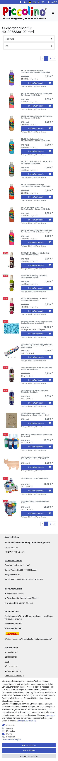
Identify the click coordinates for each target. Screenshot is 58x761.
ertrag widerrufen (13, 671)
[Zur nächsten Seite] (54, 58)
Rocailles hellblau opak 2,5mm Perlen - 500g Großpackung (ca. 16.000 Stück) (36, 322)
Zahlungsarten (11, 656)
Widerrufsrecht (11, 666)
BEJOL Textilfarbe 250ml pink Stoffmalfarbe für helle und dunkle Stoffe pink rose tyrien (36, 231)
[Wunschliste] (43, 2)
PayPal (9, 733)
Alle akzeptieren (29, 745)
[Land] (30, 2)
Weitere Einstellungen (11, 739)
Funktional (10, 736)
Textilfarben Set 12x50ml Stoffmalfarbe (34, 478)
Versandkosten (11, 652)
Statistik (9, 728)
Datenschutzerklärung (14, 675)
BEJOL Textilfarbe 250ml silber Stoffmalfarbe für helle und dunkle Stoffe (37, 162)
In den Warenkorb (36, 83)
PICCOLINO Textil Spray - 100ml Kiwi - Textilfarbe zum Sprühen (34, 276)
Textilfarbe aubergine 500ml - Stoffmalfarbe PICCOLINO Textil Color (36, 368)
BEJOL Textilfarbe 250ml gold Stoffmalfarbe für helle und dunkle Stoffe (36, 117)
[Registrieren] (25, 2)
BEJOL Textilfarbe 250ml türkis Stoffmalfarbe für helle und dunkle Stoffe (35, 140)
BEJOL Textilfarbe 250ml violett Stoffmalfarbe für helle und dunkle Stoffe (35, 71)
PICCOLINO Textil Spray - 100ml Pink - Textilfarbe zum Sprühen (34, 299)
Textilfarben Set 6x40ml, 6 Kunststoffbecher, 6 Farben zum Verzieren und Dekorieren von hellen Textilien (36, 345)
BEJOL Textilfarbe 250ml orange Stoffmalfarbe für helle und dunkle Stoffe (35, 185)
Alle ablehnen (29, 750)
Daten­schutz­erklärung (26, 720)
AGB (7, 661)
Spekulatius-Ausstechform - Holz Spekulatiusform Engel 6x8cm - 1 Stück (35, 414)
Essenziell (10, 725)
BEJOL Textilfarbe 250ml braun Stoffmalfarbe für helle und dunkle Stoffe (35, 208)
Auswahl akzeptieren (29, 756)
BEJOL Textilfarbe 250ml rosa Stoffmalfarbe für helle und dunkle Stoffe (36, 94)
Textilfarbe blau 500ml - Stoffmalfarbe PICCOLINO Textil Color (34, 391)
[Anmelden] (21, 2)
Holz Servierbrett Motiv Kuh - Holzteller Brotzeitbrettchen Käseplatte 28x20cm (35, 458)
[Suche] (39, 2)
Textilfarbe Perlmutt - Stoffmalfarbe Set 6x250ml (35, 502)
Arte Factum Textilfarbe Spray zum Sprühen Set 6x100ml (36, 435)
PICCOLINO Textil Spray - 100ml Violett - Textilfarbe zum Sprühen (35, 254)
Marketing (10, 731)
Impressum (50, 715)
